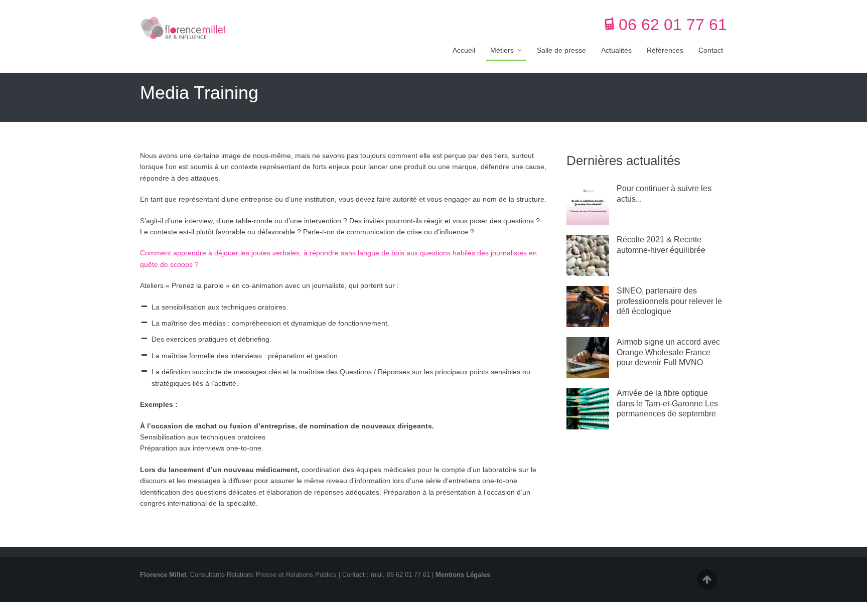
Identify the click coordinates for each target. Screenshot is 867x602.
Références (665, 50)
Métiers (502, 50)
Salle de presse (561, 50)
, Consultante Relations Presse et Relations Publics (238, 574)
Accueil (464, 50)
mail (377, 574)
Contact (710, 50)
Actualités (616, 50)
